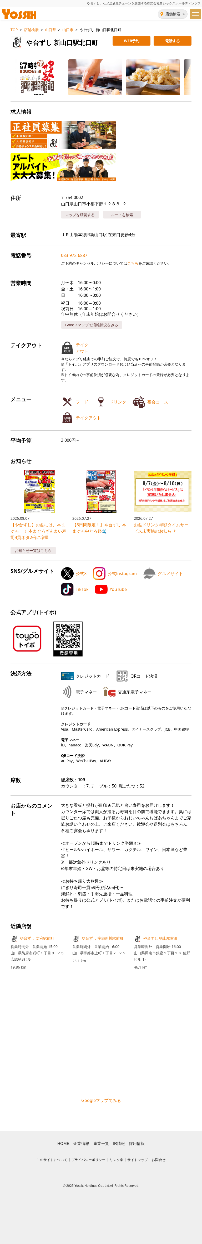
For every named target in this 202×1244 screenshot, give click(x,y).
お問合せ (158, 1160)
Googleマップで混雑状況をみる (91, 324)
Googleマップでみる (101, 1100)
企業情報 (81, 1143)
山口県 (50, 29)
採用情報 (137, 1143)
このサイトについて (52, 1160)
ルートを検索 (122, 214)
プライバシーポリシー (88, 1160)
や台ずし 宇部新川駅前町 (102, 938)
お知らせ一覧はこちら (33, 550)
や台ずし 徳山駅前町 (160, 938)
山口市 (67, 29)
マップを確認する (80, 214)
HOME (63, 1143)
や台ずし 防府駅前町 (37, 938)
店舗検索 (172, 14)
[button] (33, 77)
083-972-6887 (74, 255)
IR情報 (119, 1143)
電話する (172, 40)
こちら (132, 263)
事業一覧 (101, 1143)
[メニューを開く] (195, 14)
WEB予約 (131, 40)
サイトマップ (137, 1160)
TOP (14, 29)
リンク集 (116, 1160)
